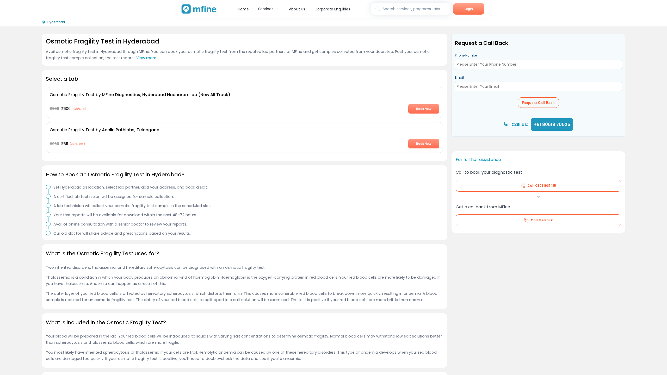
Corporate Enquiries (332, 9)
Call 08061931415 (541, 185)
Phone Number (466, 55)
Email (459, 77)
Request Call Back (538, 103)
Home (243, 9)
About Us (297, 9)
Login (469, 9)
